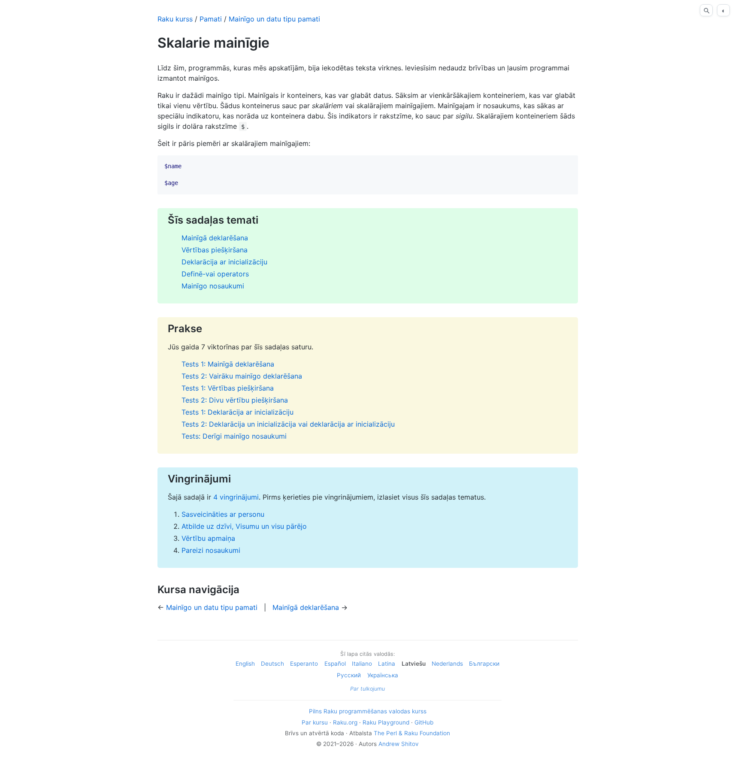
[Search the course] (706, 10)
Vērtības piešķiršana (214, 250)
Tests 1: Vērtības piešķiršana (227, 388)
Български (484, 663)
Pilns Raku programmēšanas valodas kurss (367, 711)
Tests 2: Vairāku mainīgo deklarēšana (241, 376)
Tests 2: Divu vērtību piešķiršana (234, 400)
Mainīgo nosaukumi (212, 286)
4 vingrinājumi (236, 497)
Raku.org (345, 722)
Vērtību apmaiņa (208, 538)
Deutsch (272, 663)
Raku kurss (175, 19)
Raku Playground (386, 722)
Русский (349, 675)
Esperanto (304, 663)
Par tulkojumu (367, 688)
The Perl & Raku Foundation (412, 733)
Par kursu (315, 722)
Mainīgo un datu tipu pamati (274, 19)
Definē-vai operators (215, 274)
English (245, 663)
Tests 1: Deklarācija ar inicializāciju (237, 412)
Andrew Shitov (398, 743)
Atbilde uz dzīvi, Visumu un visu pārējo (244, 526)
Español (335, 663)
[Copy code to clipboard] (568, 165)
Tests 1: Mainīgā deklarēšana (227, 364)
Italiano (362, 663)
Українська (382, 675)
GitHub (423, 722)
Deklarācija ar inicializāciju (224, 262)
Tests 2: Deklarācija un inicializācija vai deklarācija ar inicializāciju (288, 424)
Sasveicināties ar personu (222, 514)
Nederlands (447, 663)
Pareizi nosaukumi (210, 550)
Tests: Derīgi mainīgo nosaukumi (234, 436)
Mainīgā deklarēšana (214, 237)
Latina (386, 663)
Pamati (211, 19)
